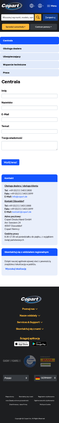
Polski (8, 378)
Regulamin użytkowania (46, 396)
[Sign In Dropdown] (40, 5)
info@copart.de (19, 196)
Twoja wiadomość (12, 138)
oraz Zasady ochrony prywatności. (17, 400)
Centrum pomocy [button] (42, 27)
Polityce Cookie (45, 404)
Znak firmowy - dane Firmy (18, 404)
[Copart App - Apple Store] (21, 344)
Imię (4, 90)
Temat (5, 126)
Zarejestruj (50, 17)
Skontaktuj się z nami (26, 396)
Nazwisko (7, 102)
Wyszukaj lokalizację (15, 268)
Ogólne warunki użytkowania (44, 400)
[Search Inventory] (38, 17)
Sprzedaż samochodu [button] (15, 27)
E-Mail (5, 114)
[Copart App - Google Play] (39, 343)
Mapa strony (9, 396)
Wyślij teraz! (10, 162)
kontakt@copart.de (21, 211)
